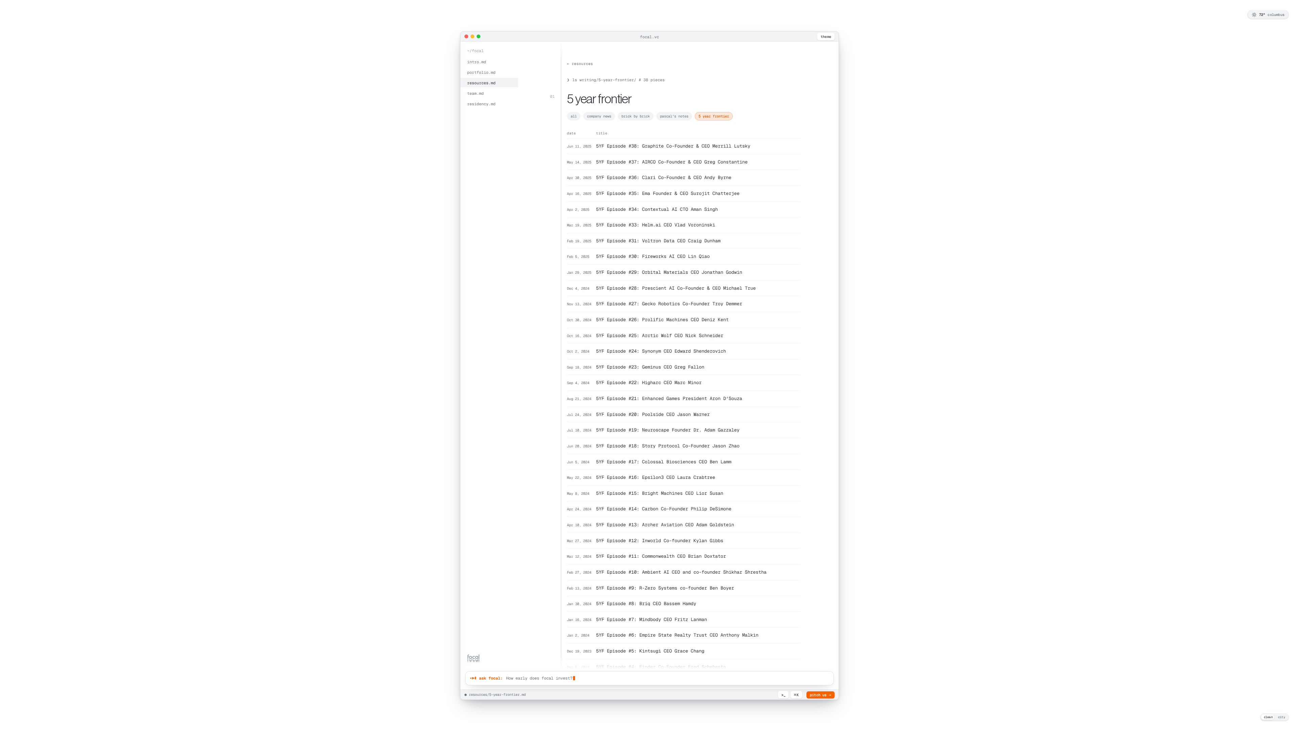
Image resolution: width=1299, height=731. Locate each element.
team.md (475, 93)
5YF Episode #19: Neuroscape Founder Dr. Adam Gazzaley (667, 430)
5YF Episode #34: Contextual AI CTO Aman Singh (657, 209)
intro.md (476, 61)
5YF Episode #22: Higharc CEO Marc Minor (649, 382)
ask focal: (491, 678)
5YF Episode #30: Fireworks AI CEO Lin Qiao (653, 256)
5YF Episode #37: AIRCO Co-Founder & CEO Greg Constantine (672, 162)
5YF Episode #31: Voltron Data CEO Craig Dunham (658, 241)
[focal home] (473, 658)
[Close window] (466, 36)
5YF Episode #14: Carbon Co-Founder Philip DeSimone (663, 509)
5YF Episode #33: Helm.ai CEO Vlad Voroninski (655, 225)
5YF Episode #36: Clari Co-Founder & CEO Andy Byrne (663, 177)
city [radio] (1281, 717)
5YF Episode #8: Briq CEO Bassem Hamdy (646, 603)
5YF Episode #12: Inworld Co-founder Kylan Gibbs (659, 540)
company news (599, 116)
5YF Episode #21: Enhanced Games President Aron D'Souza (669, 398)
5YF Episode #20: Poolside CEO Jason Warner (653, 414)
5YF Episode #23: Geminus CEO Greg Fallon (650, 367)
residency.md (481, 103)
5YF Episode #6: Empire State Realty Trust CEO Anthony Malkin (677, 635)
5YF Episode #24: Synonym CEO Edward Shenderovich (661, 351)
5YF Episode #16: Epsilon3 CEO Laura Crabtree (655, 477)
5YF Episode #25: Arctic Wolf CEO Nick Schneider (659, 335)
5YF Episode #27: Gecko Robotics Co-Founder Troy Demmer (669, 304)
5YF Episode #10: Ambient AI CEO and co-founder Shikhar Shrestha (681, 572)
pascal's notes (674, 116)
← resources (580, 63)
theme (826, 36)
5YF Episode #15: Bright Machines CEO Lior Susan (659, 493)
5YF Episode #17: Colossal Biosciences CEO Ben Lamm (663, 462)
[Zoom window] (478, 36)
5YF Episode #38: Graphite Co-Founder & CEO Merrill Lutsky (673, 146)
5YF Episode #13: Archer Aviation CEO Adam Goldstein (665, 525)
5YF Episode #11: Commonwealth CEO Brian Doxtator (661, 556)
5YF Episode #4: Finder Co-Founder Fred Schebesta (661, 667)
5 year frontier (714, 116)
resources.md (481, 82)
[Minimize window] (472, 36)
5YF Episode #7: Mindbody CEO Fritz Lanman (651, 619)
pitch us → (820, 694)
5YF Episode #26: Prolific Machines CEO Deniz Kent (662, 319)
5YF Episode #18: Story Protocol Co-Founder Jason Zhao (667, 446)
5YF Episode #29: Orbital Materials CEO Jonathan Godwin (669, 272)
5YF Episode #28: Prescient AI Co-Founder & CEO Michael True (676, 288)
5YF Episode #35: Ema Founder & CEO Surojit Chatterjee (667, 193)
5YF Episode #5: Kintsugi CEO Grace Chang (650, 651)
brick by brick (635, 116)
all (574, 116)
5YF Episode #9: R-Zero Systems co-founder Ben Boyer (665, 588)
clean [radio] (1268, 717)
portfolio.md (481, 72)
